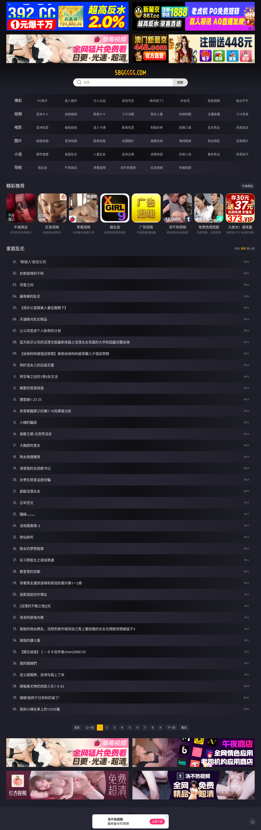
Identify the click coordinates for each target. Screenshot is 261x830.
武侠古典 (128, 154)
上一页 (90, 727)
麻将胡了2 (157, 101)
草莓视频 (99, 168)
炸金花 (185, 101)
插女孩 (42, 168)
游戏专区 (128, 101)
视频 (18, 114)
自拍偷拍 (71, 114)
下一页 (171, 727)
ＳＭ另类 (242, 114)
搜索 (180, 82)
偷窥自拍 (42, 141)
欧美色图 (99, 141)
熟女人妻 (157, 114)
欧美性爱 (128, 127)
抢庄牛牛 (242, 101)
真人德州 (71, 101)
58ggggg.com (130, 72)
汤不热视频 (128, 168)
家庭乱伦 (71, 154)
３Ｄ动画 (128, 114)
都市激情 (42, 154)
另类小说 (185, 154)
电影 (18, 127)
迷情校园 (157, 154)
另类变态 (242, 127)
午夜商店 (71, 168)
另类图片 (242, 141)
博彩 (18, 100)
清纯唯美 (185, 141)
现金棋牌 (214, 101)
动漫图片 (128, 141)
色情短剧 (185, 168)
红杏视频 (157, 168)
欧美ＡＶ (99, 114)
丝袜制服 (185, 114)
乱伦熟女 (214, 127)
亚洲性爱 (42, 127)
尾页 (184, 727)
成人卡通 (99, 127)
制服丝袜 (157, 127)
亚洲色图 (71, 141)
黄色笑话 (214, 154)
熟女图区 (214, 141)
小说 (18, 154)
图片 (18, 140)
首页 (77, 727)
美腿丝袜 (157, 141)
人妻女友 (99, 154)
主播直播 (214, 114)
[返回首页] (252, 821)
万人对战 (99, 101)
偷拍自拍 (71, 127)
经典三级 (185, 127)
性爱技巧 (242, 154)
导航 (18, 167)
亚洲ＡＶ (42, 114)
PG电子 (42, 101)
